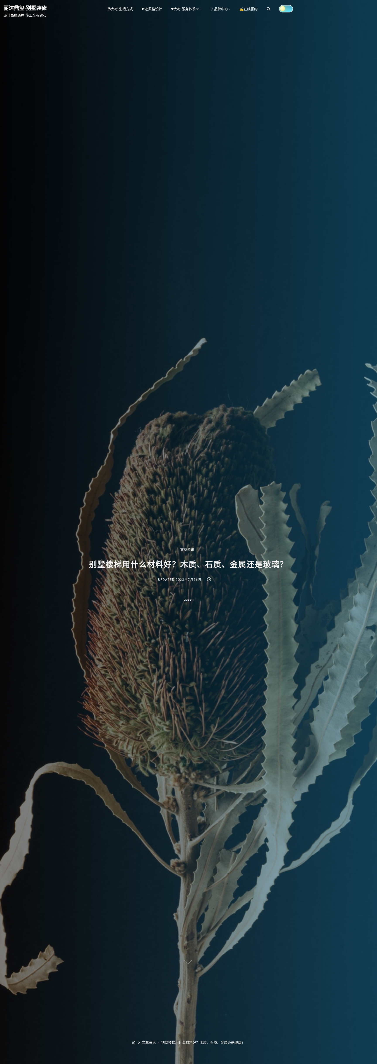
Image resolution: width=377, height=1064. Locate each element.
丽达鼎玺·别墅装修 (25, 7)
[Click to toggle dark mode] (286, 9)
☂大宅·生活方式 (120, 9)
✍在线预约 (248, 9)
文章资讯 (187, 549)
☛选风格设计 (152, 9)
